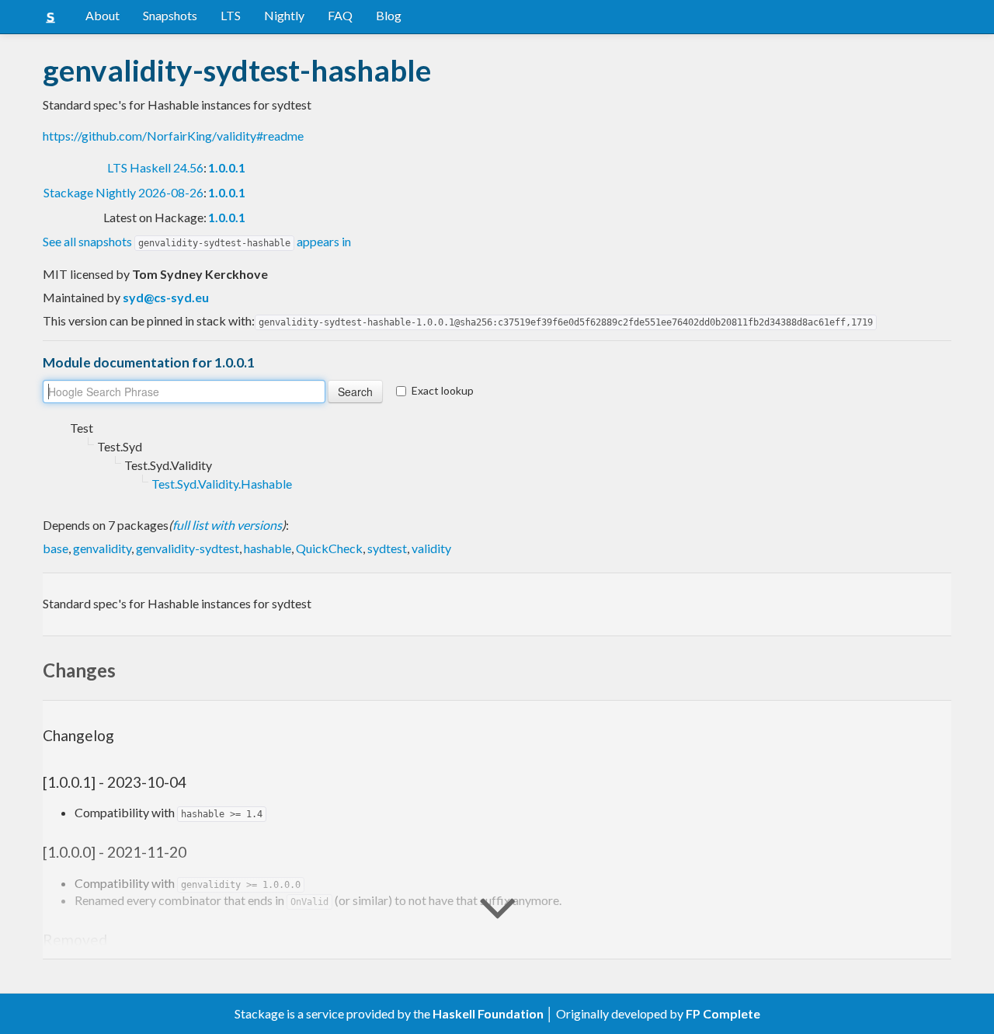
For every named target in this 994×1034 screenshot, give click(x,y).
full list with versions (227, 524)
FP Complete (723, 1013)
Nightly (284, 15)
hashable (267, 548)
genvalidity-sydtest (187, 548)
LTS (231, 15)
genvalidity (102, 548)
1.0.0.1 (226, 167)
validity (431, 548)
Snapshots (170, 15)
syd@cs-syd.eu (166, 297)
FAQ (340, 15)
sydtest (387, 548)
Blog (388, 15)
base (55, 548)
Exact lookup (443, 390)
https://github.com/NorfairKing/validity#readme (173, 135)
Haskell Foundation (488, 1013)
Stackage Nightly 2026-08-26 (123, 192)
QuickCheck (329, 548)
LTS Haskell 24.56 (155, 167)
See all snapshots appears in (197, 241)
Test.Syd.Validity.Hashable (221, 483)
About (102, 15)
